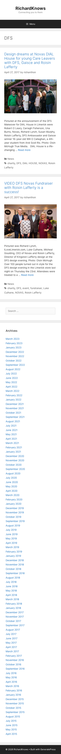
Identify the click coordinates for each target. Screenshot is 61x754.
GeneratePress (48, 749)
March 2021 (12, 443)
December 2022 (15, 352)
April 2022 (11, 386)
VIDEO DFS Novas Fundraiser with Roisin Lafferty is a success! (28, 187)
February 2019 (14, 551)
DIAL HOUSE (30, 163)
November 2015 (15, 703)
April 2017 (11, 647)
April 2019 (11, 543)
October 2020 (14, 464)
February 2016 (14, 690)
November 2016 (15, 660)
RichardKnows (30, 8)
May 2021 (11, 434)
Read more (24, 150)
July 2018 (11, 582)
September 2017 (15, 625)
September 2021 (15, 417)
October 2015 (13, 707)
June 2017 (11, 638)
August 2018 (13, 577)
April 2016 (11, 681)
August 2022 (13, 369)
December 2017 (15, 612)
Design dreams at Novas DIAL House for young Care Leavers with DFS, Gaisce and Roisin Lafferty (29, 60)
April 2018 (11, 595)
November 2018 (15, 564)
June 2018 (11, 586)
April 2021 (11, 438)
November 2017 (15, 616)
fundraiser (36, 288)
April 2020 (11, 490)
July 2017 (11, 634)
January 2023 (13, 347)
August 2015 (13, 716)
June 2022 (12, 378)
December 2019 (15, 508)
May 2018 (11, 590)
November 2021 (15, 408)
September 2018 (15, 573)
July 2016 (11, 673)
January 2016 (13, 694)
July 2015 (11, 720)
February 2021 (14, 447)
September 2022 (15, 364)
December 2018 (15, 560)
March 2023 (12, 338)
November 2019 (15, 512)
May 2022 (11, 382)
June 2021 (11, 430)
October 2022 (13, 360)
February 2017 (14, 655)
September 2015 (15, 712)
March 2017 (12, 651)
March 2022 (12, 391)
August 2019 (13, 525)
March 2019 (12, 547)
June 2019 (12, 534)
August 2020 (13, 473)
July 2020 (11, 477)
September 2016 (15, 668)
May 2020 (11, 486)
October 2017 (13, 621)
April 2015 (11, 734)
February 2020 (14, 499)
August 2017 (13, 629)
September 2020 (15, 469)
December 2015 (15, 699)
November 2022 (15, 356)
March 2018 (12, 599)
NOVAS (43, 163)
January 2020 (13, 503)
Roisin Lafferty (33, 292)
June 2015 (11, 725)
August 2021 (13, 421)
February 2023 (14, 343)
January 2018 (13, 608)
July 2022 (11, 373)
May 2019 (11, 538)
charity (11, 163)
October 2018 (13, 569)
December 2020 (15, 456)
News (11, 158)
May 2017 (11, 642)
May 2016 (11, 677)
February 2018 (14, 603)
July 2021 (11, 425)
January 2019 (13, 555)
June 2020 (12, 482)
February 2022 (14, 395)
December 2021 (15, 404)
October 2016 (13, 664)
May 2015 (11, 729)
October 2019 (13, 516)
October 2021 (13, 412)
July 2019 (11, 529)
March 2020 (12, 495)
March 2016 (12, 686)
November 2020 (15, 460)
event (26, 288)
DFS (18, 163)
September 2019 (15, 521)
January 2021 (13, 451)
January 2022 (13, 399)
